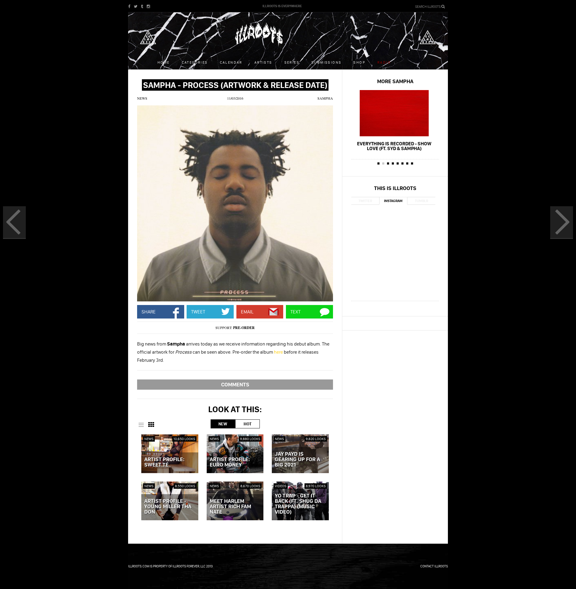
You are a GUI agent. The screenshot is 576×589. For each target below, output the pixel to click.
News (142, 98)
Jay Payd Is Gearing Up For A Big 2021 (297, 459)
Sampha (325, 98)
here (278, 352)
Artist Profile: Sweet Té (164, 462)
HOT (247, 424)
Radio (384, 62)
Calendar (231, 62)
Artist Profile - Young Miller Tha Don (167, 506)
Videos (280, 486)
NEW (222, 424)
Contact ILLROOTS (434, 566)
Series (291, 62)
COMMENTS (235, 384)
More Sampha (395, 81)
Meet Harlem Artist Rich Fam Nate (230, 506)
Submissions (326, 62)
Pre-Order (244, 327)
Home (164, 62)
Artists (263, 62)
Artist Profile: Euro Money (230, 462)
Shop (359, 62)
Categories (195, 62)
